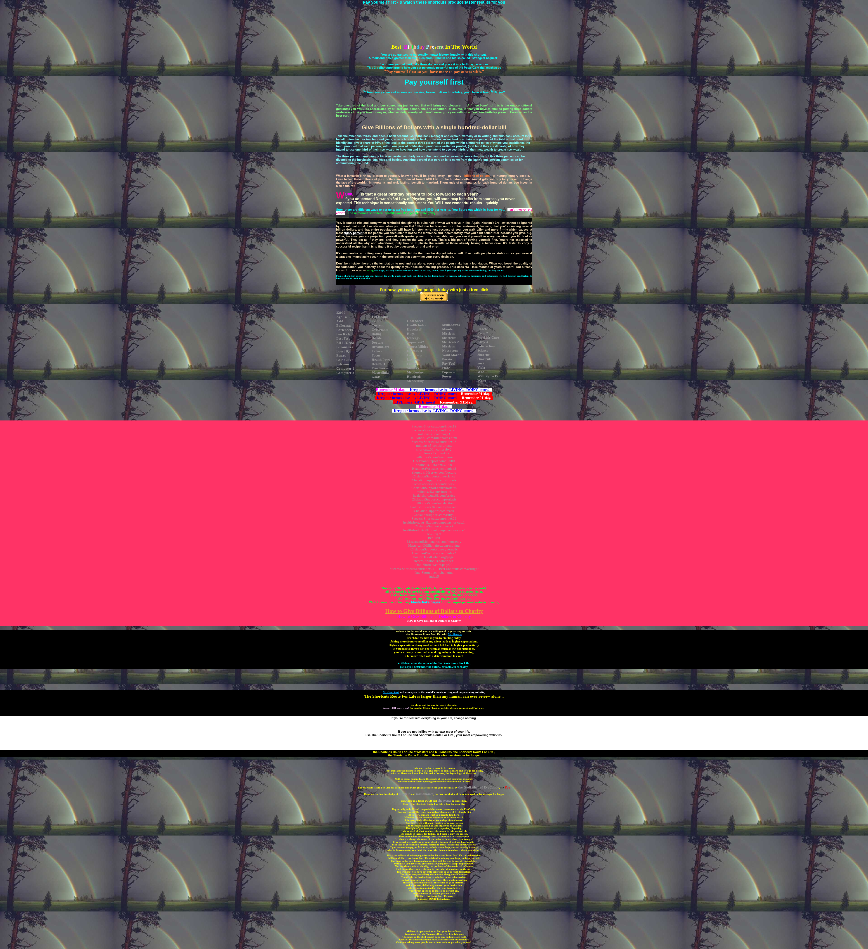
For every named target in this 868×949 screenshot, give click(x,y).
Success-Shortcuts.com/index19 (434, 426)
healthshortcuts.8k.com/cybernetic (434, 507)
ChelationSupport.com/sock (434, 526)
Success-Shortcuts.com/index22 (434, 518)
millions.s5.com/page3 (434, 434)
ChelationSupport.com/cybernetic (434, 549)
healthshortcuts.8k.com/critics (434, 495)
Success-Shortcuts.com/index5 (434, 561)
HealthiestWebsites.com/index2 (434, 553)
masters (404, 794)
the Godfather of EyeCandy (478, 787)
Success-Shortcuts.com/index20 (434, 430)
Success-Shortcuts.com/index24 (412, 569)
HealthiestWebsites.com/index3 (434, 468)
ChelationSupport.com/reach (434, 511)
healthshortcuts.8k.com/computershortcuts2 (434, 530)
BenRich (434, 538)
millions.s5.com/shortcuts (434, 445)
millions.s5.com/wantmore (434, 457)
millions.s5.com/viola (434, 453)
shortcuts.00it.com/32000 (434, 465)
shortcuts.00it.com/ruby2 (434, 449)
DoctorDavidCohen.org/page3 (434, 557)
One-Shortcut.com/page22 (434, 565)
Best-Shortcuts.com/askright (459, 569)
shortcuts (444, 800)
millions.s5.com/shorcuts (434, 491)
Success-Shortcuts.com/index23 (434, 442)
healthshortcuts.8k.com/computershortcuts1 (434, 522)
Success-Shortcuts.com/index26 (434, 484)
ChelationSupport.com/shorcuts (434, 480)
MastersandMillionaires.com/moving (434, 545)
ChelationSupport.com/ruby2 (434, 515)
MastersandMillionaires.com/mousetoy (434, 541)
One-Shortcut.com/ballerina (434, 572)
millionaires (424, 794)
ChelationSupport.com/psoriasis (434, 499)
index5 (434, 576)
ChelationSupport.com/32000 (434, 461)
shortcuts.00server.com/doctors (434, 472)
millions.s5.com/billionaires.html (434, 438)
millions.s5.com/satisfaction (434, 503)
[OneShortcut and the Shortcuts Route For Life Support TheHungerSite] (434, 300)
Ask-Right (434, 534)
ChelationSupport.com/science (434, 476)
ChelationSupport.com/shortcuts (434, 488)
